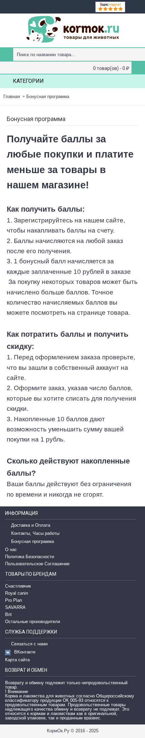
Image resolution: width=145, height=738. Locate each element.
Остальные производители (32, 621)
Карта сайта (17, 659)
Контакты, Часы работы (35, 533)
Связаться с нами (29, 644)
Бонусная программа (47, 96)
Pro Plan (13, 600)
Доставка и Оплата (30, 525)
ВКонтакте (24, 651)
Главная (11, 96)
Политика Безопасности (29, 556)
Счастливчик (18, 586)
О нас (11, 549)
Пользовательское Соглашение (37, 563)
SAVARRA (15, 607)
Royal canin (16, 593)
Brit (8, 614)
